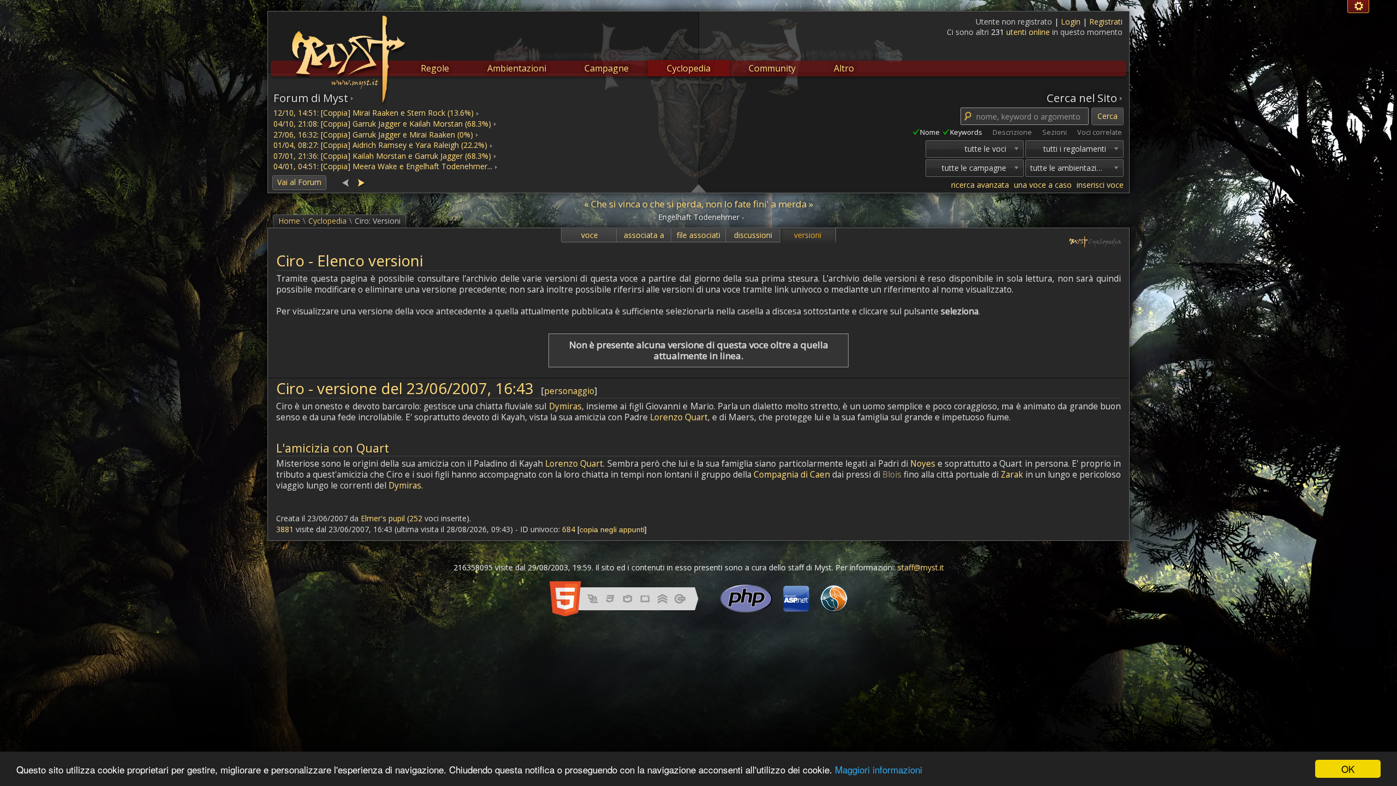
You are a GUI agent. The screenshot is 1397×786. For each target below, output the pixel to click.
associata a (644, 235)
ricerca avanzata (980, 185)
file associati (698, 235)
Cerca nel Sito (1082, 97)
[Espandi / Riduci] (698, 187)
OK (1347, 769)
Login (1072, 21)
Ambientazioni (516, 68)
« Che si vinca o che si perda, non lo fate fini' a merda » (698, 204)
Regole (435, 68)
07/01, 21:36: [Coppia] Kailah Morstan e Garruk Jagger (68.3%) (382, 156)
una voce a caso (1043, 185)
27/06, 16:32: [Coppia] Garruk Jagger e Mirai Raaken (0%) (373, 134)
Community (772, 68)
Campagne (606, 68)
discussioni (753, 235)
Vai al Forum (299, 182)
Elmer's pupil (383, 518)
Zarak (1012, 474)
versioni (807, 235)
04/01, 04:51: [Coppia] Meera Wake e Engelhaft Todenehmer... (382, 166)
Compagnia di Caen (792, 474)
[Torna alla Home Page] (347, 52)
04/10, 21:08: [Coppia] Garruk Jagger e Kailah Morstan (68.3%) (382, 123)
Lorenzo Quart (679, 417)
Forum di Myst (310, 97)
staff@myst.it (921, 567)
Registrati (1106, 21)
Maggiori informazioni (878, 769)
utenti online (1028, 32)
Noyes (922, 463)
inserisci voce (1100, 185)
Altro (844, 68)
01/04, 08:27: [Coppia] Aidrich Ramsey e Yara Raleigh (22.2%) (380, 145)
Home (289, 221)
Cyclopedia (689, 68)
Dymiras (565, 406)
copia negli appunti (612, 529)
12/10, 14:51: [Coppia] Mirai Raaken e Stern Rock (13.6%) (373, 113)
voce (589, 235)
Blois (892, 474)
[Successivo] (360, 182)
